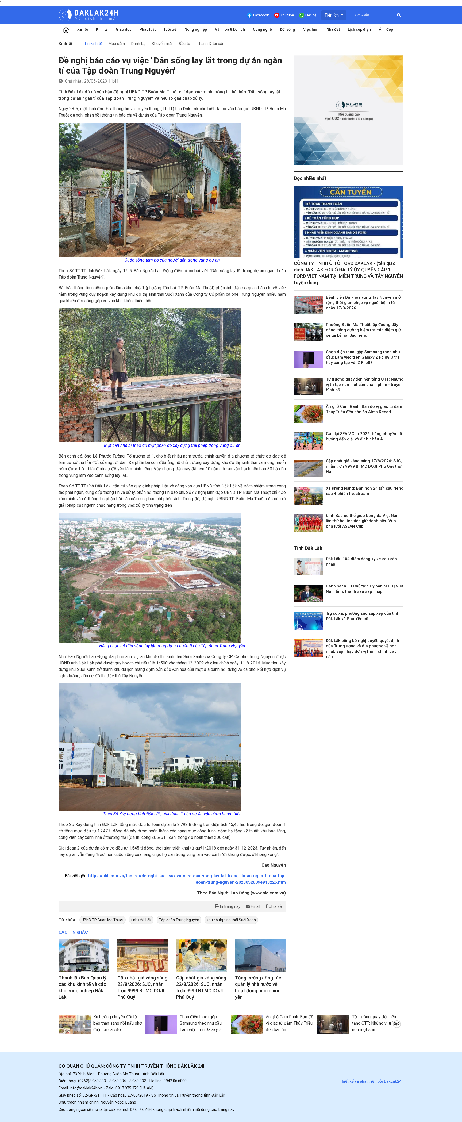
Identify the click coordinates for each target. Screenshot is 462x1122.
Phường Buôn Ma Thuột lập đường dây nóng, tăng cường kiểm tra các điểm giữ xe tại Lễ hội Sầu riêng (363, 330)
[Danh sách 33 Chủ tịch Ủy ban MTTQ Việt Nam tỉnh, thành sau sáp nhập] (308, 593)
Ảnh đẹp (386, 29)
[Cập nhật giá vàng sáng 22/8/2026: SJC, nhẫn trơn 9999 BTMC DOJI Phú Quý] (201, 956)
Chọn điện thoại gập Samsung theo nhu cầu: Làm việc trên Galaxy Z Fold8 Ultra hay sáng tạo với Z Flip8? (363, 357)
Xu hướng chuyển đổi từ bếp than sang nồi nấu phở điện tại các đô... (117, 1023)
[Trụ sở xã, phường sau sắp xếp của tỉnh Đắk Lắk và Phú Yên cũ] (308, 621)
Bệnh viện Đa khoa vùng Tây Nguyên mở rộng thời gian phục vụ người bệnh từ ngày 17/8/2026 (363, 302)
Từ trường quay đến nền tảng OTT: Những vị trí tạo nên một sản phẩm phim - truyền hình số (364, 384)
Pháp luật (148, 29)
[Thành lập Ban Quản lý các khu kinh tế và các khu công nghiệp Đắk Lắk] (84, 956)
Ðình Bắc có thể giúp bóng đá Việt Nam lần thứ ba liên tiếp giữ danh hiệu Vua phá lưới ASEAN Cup (363, 521)
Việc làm (310, 29)
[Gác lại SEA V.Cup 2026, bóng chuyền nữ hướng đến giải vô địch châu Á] (308, 441)
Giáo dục (124, 29)
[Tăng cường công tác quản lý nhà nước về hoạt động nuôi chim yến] (260, 956)
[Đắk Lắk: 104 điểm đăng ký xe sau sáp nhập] (308, 566)
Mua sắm (117, 43)
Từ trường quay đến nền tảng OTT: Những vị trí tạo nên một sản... (376, 1023)
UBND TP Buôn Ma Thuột (103, 920)
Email (255, 906)
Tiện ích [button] (332, 15)
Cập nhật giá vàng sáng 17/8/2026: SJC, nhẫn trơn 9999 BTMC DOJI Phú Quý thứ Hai (364, 466)
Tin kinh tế (93, 43)
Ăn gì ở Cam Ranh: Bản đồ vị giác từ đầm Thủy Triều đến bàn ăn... (289, 1023)
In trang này (229, 906)
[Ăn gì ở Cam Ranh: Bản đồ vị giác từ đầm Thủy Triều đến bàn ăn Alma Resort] (308, 414)
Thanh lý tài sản (210, 43)
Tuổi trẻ (170, 29)
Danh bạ (138, 43)
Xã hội (82, 29)
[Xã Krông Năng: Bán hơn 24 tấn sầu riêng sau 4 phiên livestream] (308, 496)
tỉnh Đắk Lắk (141, 920)
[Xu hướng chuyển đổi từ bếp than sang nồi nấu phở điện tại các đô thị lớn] (75, 1024)
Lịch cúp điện (359, 29)
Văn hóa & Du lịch (230, 29)
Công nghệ (262, 29)
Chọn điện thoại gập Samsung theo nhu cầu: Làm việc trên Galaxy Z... (202, 1023)
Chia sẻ (275, 906)
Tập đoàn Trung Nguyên (179, 920)
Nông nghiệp (195, 29)
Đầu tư (184, 43)
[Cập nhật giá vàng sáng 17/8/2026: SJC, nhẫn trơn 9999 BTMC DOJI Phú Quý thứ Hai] (308, 468)
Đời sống (287, 29)
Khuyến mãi (162, 43)
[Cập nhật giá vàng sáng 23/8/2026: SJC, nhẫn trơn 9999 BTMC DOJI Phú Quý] (142, 956)
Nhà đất (333, 29)
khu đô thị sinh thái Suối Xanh (231, 920)
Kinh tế (102, 29)
